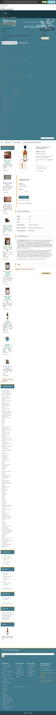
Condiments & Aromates (5, 66)
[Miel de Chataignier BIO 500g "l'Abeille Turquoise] (7, 291)
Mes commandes (32, 665)
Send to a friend (42, 168)
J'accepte (45, 1)
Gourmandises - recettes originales (9, 102)
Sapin (3, 90)
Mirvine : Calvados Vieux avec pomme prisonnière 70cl (7, 227)
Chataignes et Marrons (6, 471)
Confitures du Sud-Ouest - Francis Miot (10, 105)
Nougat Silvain (6, 578)
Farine (3, 472)
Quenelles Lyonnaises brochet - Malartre (7, 346)
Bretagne (4, 79)
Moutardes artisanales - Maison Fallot (6, 71)
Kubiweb (30, 713)
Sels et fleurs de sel (6, 68)
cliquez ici (16, 686)
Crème (3, 470)
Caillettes (4, 485)
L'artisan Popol (5, 406)
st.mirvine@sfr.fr (50, 677)
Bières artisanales (5, 459)
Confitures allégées (6, 96)
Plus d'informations (51, 2)
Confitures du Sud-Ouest (7, 531)
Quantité (21, 189)
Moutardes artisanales (6, 505)
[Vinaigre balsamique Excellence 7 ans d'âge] (7, 315)
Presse (2, 14)
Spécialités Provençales (7, 517)
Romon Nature (5, 455)
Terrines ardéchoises (6, 56)
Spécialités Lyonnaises (7, 475)
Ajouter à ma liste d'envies (24, 200)
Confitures (5, 94)
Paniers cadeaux (4, 47)
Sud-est (3, 500)
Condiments (4, 502)
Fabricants (5, 569)
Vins (3, 116)
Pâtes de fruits (5, 126)
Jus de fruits (5, 107)
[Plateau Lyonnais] (7, 361)
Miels (4, 83)
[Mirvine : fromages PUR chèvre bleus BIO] (7, 177)
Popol (4, 580)
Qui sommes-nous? (5, 16)
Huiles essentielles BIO (7, 540)
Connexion (3, 10)
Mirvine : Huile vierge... (7, 636)
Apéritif (3, 115)
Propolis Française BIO (7, 429)
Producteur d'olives (6, 515)
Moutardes (4, 514)
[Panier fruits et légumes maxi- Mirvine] (7, 155)
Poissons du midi (5, 77)
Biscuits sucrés (5, 539)
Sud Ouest (4, 523)
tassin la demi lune (6, 612)
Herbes (3, 511)
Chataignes (4, 468)
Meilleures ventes (7, 148)
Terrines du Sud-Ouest (6, 394)
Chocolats (4, 127)
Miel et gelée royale (6, 426)
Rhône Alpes (4, 457)
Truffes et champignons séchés (9, 122)
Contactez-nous (4, 12)
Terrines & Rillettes (4, 53)
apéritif (7, 619)
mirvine (11, 612)
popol (7, 615)
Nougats (3, 536)
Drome (3, 498)
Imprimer (41, 171)
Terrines (3, 484)
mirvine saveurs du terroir (7, 614)
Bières (3, 425)
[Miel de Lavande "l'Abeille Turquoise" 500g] (7, 241)
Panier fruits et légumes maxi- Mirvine (7, 161)
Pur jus (3, 462)
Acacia (3, 86)
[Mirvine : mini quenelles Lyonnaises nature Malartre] (7, 339)
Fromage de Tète (5, 487)
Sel (2, 520)
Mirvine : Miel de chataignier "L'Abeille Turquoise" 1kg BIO (7, 274)
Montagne (4, 85)
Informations (6, 552)
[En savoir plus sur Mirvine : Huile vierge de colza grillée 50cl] (7, 631)
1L (36, 161)
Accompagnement (5, 528)
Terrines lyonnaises (6, 55)
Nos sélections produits (7, 544)
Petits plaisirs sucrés (7, 124)
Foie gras (4, 399)
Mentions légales (6, 555)
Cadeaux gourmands (6, 398)
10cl (49, 159)
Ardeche (3, 92)
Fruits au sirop (5, 453)
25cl (51, 159)
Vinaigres (4, 467)
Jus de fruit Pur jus (6, 109)
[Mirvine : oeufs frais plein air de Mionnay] (7, 199)
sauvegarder (3, 9)
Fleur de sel (4, 519)
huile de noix (29, 242)
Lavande (3, 89)
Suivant (26, 165)
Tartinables (4, 501)
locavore (4, 615)
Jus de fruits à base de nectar (8, 110)
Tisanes (4, 119)
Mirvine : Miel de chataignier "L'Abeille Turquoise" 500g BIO (7, 299)
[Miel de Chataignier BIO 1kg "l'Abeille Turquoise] (7, 266)
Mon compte (30, 663)
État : (37, 153)
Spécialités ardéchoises (7, 483)
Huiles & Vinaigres (4, 61)
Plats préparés (5, 477)
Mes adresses (31, 669)
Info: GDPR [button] (2, 7)
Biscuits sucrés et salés (8, 129)
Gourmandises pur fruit (6, 101)
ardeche (8, 616)
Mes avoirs (30, 667)
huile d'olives (37, 242)
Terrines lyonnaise (5, 476)
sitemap (18, 676)
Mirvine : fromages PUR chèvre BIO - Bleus (7, 184)
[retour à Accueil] (2, 142)
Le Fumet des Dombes (6, 411)
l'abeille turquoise (5, 428)
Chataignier (4, 88)
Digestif (3, 114)
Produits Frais (6, 133)
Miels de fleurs (5, 84)
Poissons (5, 76)
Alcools (4, 113)
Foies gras (4, 524)
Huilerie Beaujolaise (6, 63)
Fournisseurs (6, 594)
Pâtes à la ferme (5, 458)
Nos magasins (6, 563)
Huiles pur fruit (5, 466)
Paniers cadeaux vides (6, 396)
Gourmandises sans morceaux (8, 99)
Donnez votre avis (40, 165)
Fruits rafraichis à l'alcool (7, 530)
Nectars (3, 463)
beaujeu (3, 618)
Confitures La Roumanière (7, 446)
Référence (38, 151)
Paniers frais (4, 547)
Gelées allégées (5, 103)
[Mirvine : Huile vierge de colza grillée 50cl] (22, 165)
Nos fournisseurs (6, 136)
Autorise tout (10, 9)
